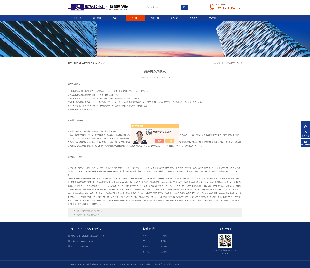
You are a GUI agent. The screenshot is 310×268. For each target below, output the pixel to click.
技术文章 (225, 63)
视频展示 (174, 18)
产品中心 (116, 18)
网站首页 (77, 18)
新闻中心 (136, 18)
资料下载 (155, 18)
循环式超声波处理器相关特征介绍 (89, 211)
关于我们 (97, 18)
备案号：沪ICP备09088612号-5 (131, 264)
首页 (218, 63)
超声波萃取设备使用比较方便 (88, 215)
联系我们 (213, 18)
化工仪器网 (168, 264)
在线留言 (194, 18)
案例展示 (164, 241)
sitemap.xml (179, 264)
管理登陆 (149, 264)
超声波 (70, 91)
